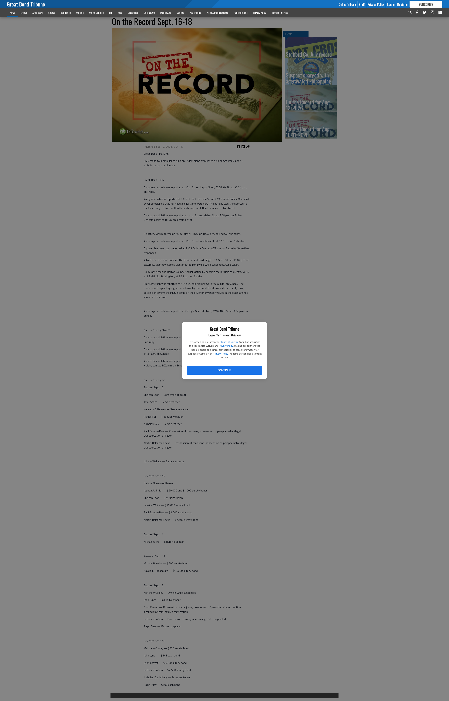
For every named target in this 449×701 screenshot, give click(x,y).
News (12, 12)
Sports (51, 12)
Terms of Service (230, 342)
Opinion (80, 12)
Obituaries (66, 12)
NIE (110, 12)
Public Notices (240, 12)
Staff (361, 4)
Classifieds (133, 12)
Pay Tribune (195, 12)
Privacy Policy (226, 346)
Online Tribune (347, 4)
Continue (224, 370)
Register (402, 4)
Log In (391, 4)
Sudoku (180, 12)
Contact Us (149, 12)
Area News (37, 12)
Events (24, 12)
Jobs (120, 12)
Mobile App (165, 12)
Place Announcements (217, 12)
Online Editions (96, 12)
